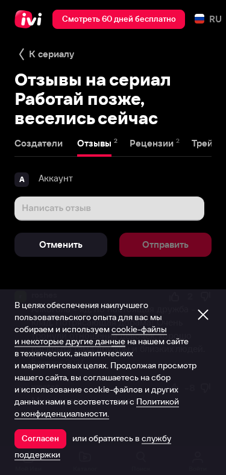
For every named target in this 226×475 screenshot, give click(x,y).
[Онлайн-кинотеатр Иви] (31, 19)
